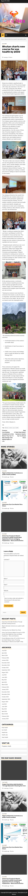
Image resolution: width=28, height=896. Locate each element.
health (17, 427)
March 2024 (5, 713)
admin (11, 57)
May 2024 (4, 709)
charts (10, 427)
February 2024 (5, 716)
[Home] (3, 35)
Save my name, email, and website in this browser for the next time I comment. (13, 600)
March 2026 (5, 655)
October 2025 (5, 667)
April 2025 (4, 682)
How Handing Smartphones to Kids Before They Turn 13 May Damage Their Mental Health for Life (8, 436)
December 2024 (6, 692)
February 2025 (5, 687)
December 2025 (6, 662)
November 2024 (6, 694)
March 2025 (5, 684)
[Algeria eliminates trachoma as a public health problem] (14, 459)
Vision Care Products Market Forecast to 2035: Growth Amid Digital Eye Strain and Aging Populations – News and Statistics (12, 538)
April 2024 (4, 711)
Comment (7, 559)
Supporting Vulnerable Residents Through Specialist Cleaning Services (14, 785)
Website (6, 590)
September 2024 (6, 699)
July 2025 (4, 675)
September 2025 (6, 670)
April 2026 (4, 653)
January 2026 (5, 660)
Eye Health (4, 43)
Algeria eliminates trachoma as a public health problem (12, 473)
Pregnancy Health (6, 746)
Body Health (5, 727)
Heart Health (5, 737)
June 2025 (4, 677)
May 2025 (4, 679)
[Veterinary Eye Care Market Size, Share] (14, 490)
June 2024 (4, 706)
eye (14, 427)
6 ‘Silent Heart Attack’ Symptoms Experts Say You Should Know (20, 434)
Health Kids (4, 732)
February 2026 (5, 658)
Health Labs (5, 735)
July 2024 (4, 704)
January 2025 (5, 689)
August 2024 (5, 701)
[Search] (26, 35)
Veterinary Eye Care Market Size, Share (11, 630)
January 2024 (5, 718)
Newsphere (21, 892)
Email (5, 584)
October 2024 (5, 697)
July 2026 (4, 650)
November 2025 (6, 665)
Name (6, 578)
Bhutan (6, 427)
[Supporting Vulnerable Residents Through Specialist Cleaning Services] (14, 770)
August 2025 (5, 672)
